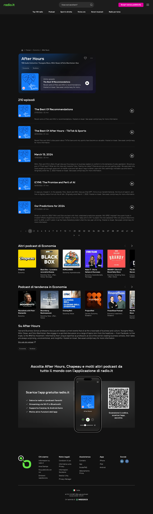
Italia (78, 490)
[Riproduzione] (87, 83)
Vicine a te (81, 12)
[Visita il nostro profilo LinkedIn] (122, 461)
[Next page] (74, 235)
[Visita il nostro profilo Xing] (127, 461)
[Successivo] (132, 245)
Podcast (52, 12)
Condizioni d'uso (65, 461)
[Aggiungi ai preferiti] (85, 58)
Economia (26, 68)
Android (103, 467)
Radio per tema (114, 12)
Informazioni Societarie (63, 471)
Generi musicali (97, 12)
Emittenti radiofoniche (43, 477)
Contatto (82, 461)
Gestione (36, 68)
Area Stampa (43, 466)
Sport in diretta (66, 12)
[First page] (21, 231)
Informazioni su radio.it (44, 462)
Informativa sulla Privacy (65, 465)
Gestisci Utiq (63, 476)
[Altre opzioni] (91, 58)
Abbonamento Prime (84, 472)
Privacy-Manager (65, 479)
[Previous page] (26, 231)
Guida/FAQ (83, 467)
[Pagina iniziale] (22, 50)
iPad (101, 464)
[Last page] (79, 235)
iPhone (102, 461)
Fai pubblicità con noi (45, 471)
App (80, 464)
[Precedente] (125, 245)
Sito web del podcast (25, 342)
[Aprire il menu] (147, 4)
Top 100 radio (38, 12)
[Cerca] (91, 4)
